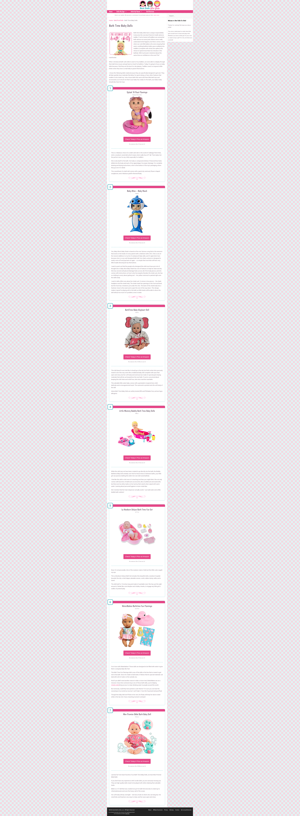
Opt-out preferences (186, 810)
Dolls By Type (121, 12)
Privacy (166, 810)
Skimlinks (127, 813)
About (149, 810)
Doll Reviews (150, 12)
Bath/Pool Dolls (118, 20)
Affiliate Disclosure (158, 810)
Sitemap (171, 810)
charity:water (115, 685)
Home (110, 12)
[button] (127, 11)
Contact (177, 810)
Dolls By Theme (135, 12)
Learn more (156, 15)
